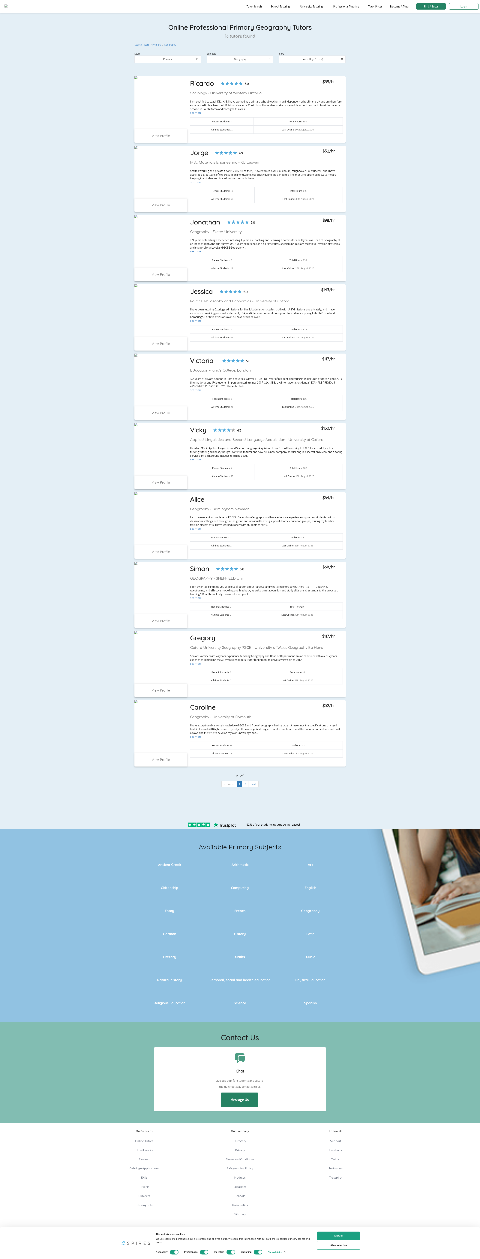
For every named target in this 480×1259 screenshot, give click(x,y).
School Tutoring (280, 6)
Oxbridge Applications (144, 1168)
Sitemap (240, 1214)
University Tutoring (311, 6)
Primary (156, 44)
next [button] (253, 784)
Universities (240, 1205)
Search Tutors (141, 44)
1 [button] (239, 784)
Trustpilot (335, 1177)
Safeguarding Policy (240, 1168)
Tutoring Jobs (144, 1205)
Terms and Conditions (240, 1159)
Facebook (335, 1150)
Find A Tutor (431, 6)
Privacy (240, 1150)
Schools (240, 1196)
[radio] (222, 83)
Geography (170, 44)
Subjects (211, 53)
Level (137, 53)
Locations (240, 1187)
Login (463, 6)
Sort (281, 53)
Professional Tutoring (346, 6)
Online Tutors (144, 1141)
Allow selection (338, 1245)
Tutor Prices (375, 6)
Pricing (144, 1187)
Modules (240, 1177)
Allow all (338, 1235)
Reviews (144, 1159)
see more (196, 113)
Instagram (336, 1168)
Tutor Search (254, 6)
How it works (144, 1150)
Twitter (336, 1159)
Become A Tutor (400, 6)
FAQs (144, 1177)
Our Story (240, 1141)
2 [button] (245, 784)
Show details (275, 1252)
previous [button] (229, 784)
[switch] (204, 1252)
